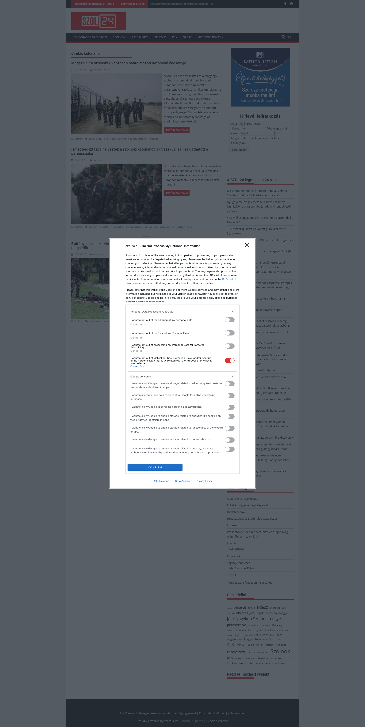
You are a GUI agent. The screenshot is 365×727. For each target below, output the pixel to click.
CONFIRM (155, 467)
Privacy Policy (204, 480)
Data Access (182, 480)
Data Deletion (161, 480)
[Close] (248, 246)
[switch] (230, 319)
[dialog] (182, 363)
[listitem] (182, 311)
